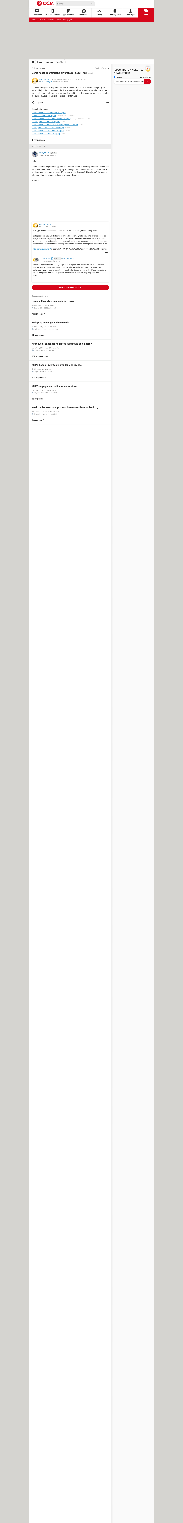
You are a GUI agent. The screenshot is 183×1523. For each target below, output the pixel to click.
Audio (59, 20)
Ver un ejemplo (145, 77)
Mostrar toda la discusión (69, 287)
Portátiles (59, 62)
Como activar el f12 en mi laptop (46, 133)
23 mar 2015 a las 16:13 (47, 227)
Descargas (130, 14)
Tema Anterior (39, 68)
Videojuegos (67, 20)
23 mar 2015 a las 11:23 (47, 156)
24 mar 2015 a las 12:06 (51, 261)
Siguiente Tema (101, 68)
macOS (34, 20)
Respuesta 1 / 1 (38, 146)
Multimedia (83, 14)
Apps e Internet (68, 14)
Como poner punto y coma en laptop (48, 127)
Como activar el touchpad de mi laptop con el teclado (55, 124)
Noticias (118, 77)
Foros (146, 14)
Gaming (99, 14)
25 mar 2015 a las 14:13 (61, 82)
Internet (42, 20)
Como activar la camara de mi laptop (48, 130)
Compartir (39, 103)
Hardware (50, 20)
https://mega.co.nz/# (42, 249)
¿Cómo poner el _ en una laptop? (46, 121)
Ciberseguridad (115, 14)
